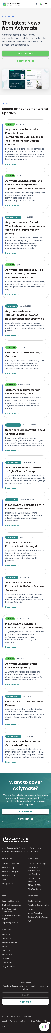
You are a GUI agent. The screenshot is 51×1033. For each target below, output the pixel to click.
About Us (6, 934)
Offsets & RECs (34, 885)
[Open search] (36, 4)
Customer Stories (36, 901)
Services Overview (10, 901)
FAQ (29, 921)
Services (6, 896)
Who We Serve (34, 889)
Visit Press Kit (25, 53)
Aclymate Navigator (11, 871)
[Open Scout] (41, 4)
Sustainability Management (34, 869)
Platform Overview (10, 863)
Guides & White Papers (38, 917)
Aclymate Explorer (10, 867)
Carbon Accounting (37, 863)
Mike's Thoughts (35, 913)
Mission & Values (9, 942)
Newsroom (7, 954)
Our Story (6, 938)
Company (6, 929)
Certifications (34, 874)
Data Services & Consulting (9, 910)
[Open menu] (46, 4)
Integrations (7, 883)
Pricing (5, 879)
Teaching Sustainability (38, 905)
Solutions (33, 858)
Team (5, 946)
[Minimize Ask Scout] (44, 960)
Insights (31, 909)
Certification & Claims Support (12, 917)
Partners (6, 950)
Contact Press (25, 61)
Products (7, 858)
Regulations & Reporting (34, 879)
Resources (33, 896)
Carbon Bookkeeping (11, 905)
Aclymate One (8, 875)
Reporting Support (10, 922)
